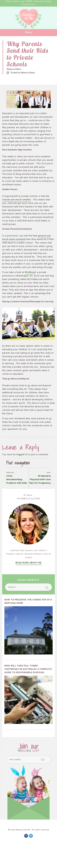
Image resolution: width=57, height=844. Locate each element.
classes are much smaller (16, 200)
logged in (21, 454)
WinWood (30, 272)
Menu (28, 32)
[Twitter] (30, 835)
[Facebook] (26, 835)
